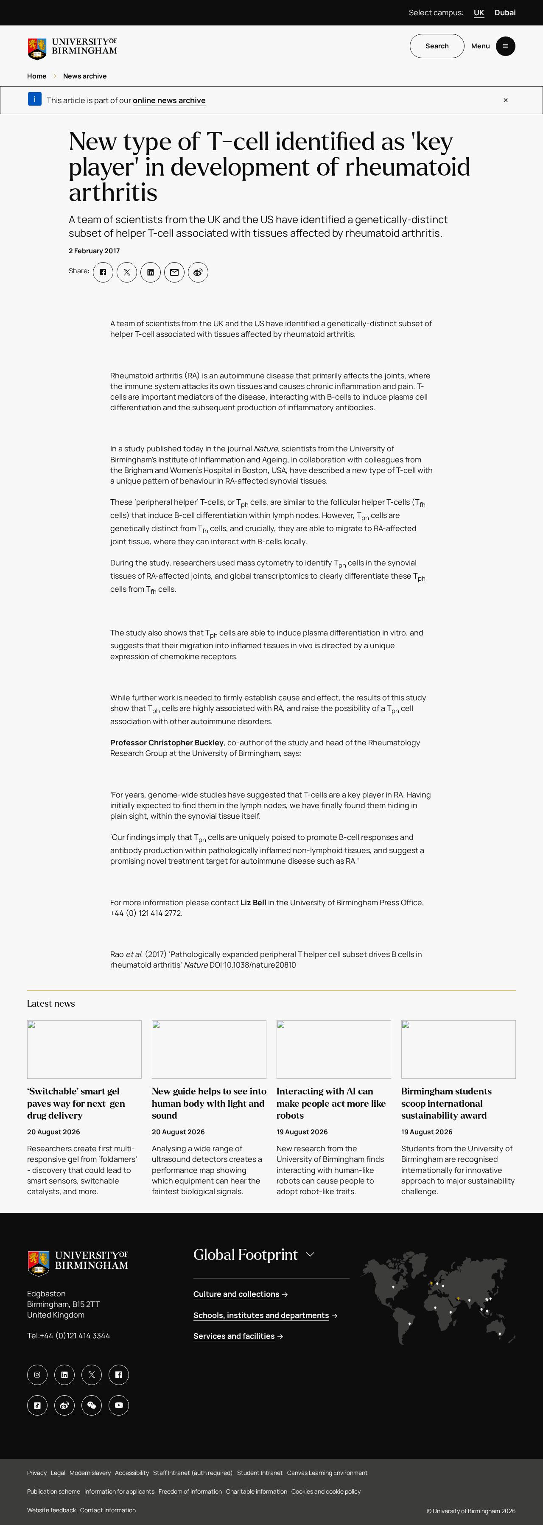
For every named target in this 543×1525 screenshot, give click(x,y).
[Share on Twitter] (127, 272)
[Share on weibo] (198, 272)
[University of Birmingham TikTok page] (37, 1405)
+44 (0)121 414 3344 (75, 1335)
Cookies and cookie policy (326, 1491)
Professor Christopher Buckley (167, 742)
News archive (85, 76)
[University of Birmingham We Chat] (91, 1405)
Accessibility (132, 1473)
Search (437, 46)
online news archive (169, 100)
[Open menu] (505, 46)
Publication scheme (53, 1491)
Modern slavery (90, 1473)
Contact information (108, 1510)
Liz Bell (253, 902)
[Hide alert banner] (505, 100)
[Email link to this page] (174, 272)
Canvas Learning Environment (327, 1473)
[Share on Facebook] (103, 272)
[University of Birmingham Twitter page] (91, 1375)
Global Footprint (245, 1255)
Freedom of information (190, 1491)
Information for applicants (119, 1491)
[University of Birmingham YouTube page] (119, 1405)
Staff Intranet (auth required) (193, 1473)
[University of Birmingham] (72, 46)
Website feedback (51, 1510)
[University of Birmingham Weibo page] (64, 1405)
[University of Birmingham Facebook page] (119, 1375)
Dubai (505, 12)
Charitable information (256, 1491)
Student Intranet (260, 1473)
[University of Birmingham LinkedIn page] (64, 1375)
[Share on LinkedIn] (150, 272)
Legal (58, 1473)
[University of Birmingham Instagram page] (37, 1375)
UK (479, 12)
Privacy (37, 1473)
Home (37, 76)
